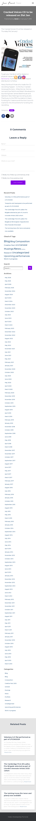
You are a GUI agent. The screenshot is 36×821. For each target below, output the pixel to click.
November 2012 (10, 582)
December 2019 (10, 396)
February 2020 (9, 393)
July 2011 (7, 620)
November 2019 (10, 399)
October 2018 (9, 430)
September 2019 (10, 406)
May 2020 (8, 382)
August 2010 (9, 647)
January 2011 (9, 637)
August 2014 (9, 535)
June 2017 (8, 467)
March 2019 (8, 416)
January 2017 (9, 484)
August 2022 (9, 338)
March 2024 (8, 301)
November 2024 (10, 291)
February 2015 (9, 521)
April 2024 (8, 298)
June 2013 (8, 569)
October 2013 (9, 559)
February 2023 (9, 328)
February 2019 (9, 420)
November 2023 (10, 308)
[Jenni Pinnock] (12, 3)
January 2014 (9, 552)
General (7, 687)
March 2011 (8, 630)
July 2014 (8, 538)
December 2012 (10, 579)
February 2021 (9, 362)
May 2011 (7, 623)
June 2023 (8, 318)
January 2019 (9, 423)
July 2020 (8, 376)
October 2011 (9, 609)
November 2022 (10, 335)
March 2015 (8, 518)
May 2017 (8, 471)
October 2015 (9, 501)
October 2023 (9, 311)
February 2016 (9, 494)
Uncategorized (9, 704)
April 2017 (8, 474)
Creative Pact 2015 (11, 245)
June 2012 (8, 592)
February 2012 (9, 599)
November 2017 (10, 454)
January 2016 (9, 498)
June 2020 (8, 379)
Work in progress (10, 259)
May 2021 (8, 359)
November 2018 (10, 426)
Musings (9, 248)
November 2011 (10, 606)
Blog (7, 241)
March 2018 (8, 447)
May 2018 (8, 440)
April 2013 (8, 572)
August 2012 (9, 589)
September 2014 (10, 531)
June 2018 (8, 437)
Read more (7, 752)
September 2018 (10, 433)
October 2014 (9, 528)
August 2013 (9, 565)
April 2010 (8, 660)
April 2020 (8, 386)
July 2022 (8, 342)
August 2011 (8, 616)
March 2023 (8, 325)
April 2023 (8, 321)
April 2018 (8, 443)
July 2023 (8, 315)
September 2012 (10, 586)
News (11, 110)
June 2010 (8, 653)
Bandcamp (5, 79)
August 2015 (8, 508)
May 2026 (8, 277)
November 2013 (10, 555)
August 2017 (9, 464)
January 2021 (9, 365)
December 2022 (10, 332)
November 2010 (10, 640)
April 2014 (8, 548)
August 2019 (9, 409)
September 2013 (10, 562)
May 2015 (8, 514)
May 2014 (8, 545)
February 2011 (9, 633)
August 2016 (9, 487)
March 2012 (8, 596)
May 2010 (8, 657)
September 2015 (10, 504)
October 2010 (9, 643)
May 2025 (8, 281)
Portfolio (7, 697)
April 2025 (8, 284)
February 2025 (9, 287)
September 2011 (10, 613)
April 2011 (8, 626)
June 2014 (8, 542)
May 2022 (8, 345)
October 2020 (9, 372)
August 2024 (9, 294)
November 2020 (10, 369)
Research (8, 253)
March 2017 (8, 477)
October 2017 (9, 457)
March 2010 (8, 664)
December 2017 (10, 450)
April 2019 (8, 413)
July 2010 (8, 650)
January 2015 (9, 525)
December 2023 (10, 304)
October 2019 (9, 403)
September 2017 (10, 460)
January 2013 (9, 576)
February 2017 (9, 481)
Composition (9, 680)
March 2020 (8, 389)
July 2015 (7, 511)
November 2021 (10, 348)
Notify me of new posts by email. (13, 178)
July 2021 (8, 352)
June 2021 (8, 355)
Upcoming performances (13, 707)
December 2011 (10, 603)
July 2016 (8, 491)
